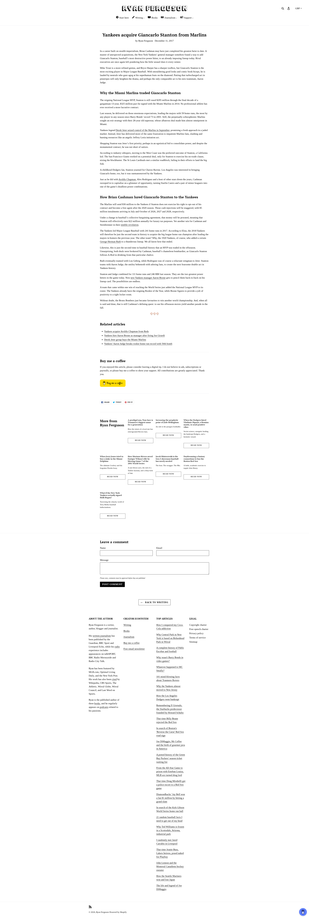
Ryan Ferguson (102, 912)
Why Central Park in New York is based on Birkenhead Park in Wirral (170, 638)
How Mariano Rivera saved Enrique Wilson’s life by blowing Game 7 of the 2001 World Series (140, 460)
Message (104, 560)
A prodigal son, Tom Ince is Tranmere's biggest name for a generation (140, 422)
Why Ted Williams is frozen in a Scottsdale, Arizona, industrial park (170, 830)
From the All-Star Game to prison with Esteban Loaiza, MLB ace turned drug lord (170, 771)
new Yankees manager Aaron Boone (148, 277)
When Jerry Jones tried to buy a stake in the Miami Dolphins (111, 458)
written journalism (102, 635)
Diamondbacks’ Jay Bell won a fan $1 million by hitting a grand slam (170, 798)
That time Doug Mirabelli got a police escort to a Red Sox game (170, 785)
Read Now (140, 440)
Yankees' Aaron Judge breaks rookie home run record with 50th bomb (138, 343)
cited (114, 679)
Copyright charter (198, 625)
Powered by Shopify (118, 912)
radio (117, 646)
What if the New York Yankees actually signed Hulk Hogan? (111, 495)
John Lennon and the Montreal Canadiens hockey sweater (170, 866)
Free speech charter (198, 629)
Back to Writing (156, 602)
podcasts (104, 707)
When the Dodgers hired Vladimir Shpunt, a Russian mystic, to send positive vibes (196, 423)
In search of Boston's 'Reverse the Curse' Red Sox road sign (170, 732)
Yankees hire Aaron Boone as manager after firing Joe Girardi (134, 335)
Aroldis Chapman (127, 179)
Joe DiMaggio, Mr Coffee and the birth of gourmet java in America (170, 745)
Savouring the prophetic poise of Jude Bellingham (167, 421)
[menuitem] (122, 17)
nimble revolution (129, 224)
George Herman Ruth (110, 241)
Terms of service (197, 637)
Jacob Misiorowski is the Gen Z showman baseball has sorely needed (167, 458)
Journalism (128, 636)
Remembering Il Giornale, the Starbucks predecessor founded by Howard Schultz (170, 709)
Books (126, 631)
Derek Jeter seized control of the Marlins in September (142, 130)
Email (159, 548)
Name (103, 548)
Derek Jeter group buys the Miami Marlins (125, 339)
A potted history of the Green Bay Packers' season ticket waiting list (170, 758)
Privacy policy (196, 633)
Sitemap (193, 641)
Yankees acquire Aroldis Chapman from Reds (126, 331)
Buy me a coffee (131, 643)
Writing (127, 625)
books (97, 703)
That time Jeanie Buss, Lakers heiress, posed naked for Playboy (170, 853)
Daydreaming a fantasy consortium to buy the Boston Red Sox (194, 458)
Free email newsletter (134, 648)
